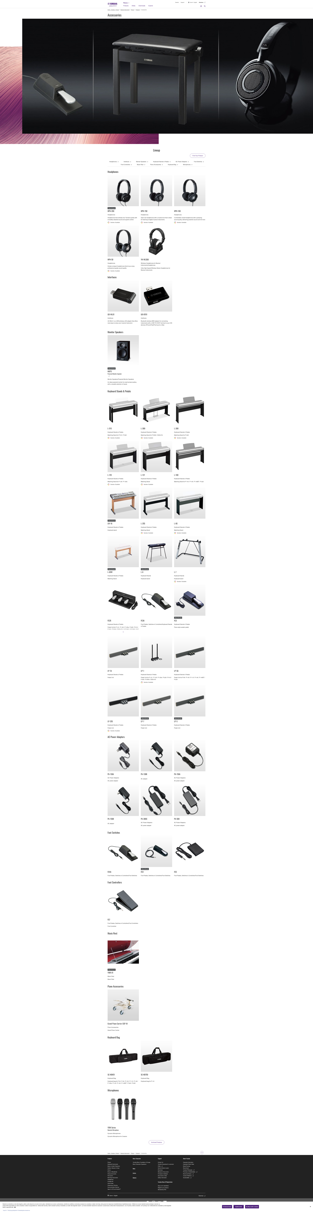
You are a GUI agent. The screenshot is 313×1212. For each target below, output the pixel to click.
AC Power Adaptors (181, 162)
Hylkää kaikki (238, 1206)
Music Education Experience (139, 1164)
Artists (133, 6)
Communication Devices (113, 1187)
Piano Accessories (155, 164)
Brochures (160, 1170)
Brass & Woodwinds (112, 1172)
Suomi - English (193, 2)
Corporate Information (188, 1162)
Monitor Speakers (141, 162)
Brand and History (187, 1174)
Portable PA (110, 1181)
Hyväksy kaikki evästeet (252, 1206)
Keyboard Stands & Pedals (161, 162)
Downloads (142, 6)
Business (201, 2)
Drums (109, 1170)
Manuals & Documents (163, 1172)
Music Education (137, 1159)
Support (182, 2)
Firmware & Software (163, 1174)
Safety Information (162, 1177)
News (134, 1169)
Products (125, 6)
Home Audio (110, 1183)
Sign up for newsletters (163, 1185)
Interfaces (126, 162)
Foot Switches (198, 162)
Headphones (113, 162)
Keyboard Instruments (113, 1164)
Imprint (5, 1210)
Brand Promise (186, 1166)
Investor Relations (187, 1175)
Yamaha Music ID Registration (165, 1182)
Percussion (110, 1175)
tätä (15, 1207)
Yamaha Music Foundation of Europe (141, 1162)
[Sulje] (310, 1206)
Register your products (163, 1187)
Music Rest (140, 164)
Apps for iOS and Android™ (114, 1189)
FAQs (159, 1166)
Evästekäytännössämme (24, 1210)
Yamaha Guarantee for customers (166, 1164)
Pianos (125, 3)
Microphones (187, 164)
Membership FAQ (162, 1189)
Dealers (177, 2)
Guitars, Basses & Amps (113, 1168)
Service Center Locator (163, 1168)
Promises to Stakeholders (189, 1172)
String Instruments (112, 1174)
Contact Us (160, 1162)
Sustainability (186, 1177)
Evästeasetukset (227, 1206)
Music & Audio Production (114, 1166)
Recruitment (186, 1168)
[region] (156, 1207)
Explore (150, 6)
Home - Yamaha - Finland (113, 9)
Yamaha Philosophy (187, 1170)
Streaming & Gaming (112, 1185)
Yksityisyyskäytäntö (12, 1210)
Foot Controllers (125, 164)
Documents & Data (162, 1175)
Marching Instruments (113, 1177)
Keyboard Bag (172, 164)
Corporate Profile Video (188, 1164)
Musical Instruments (125, 9)
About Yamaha (186, 1159)
